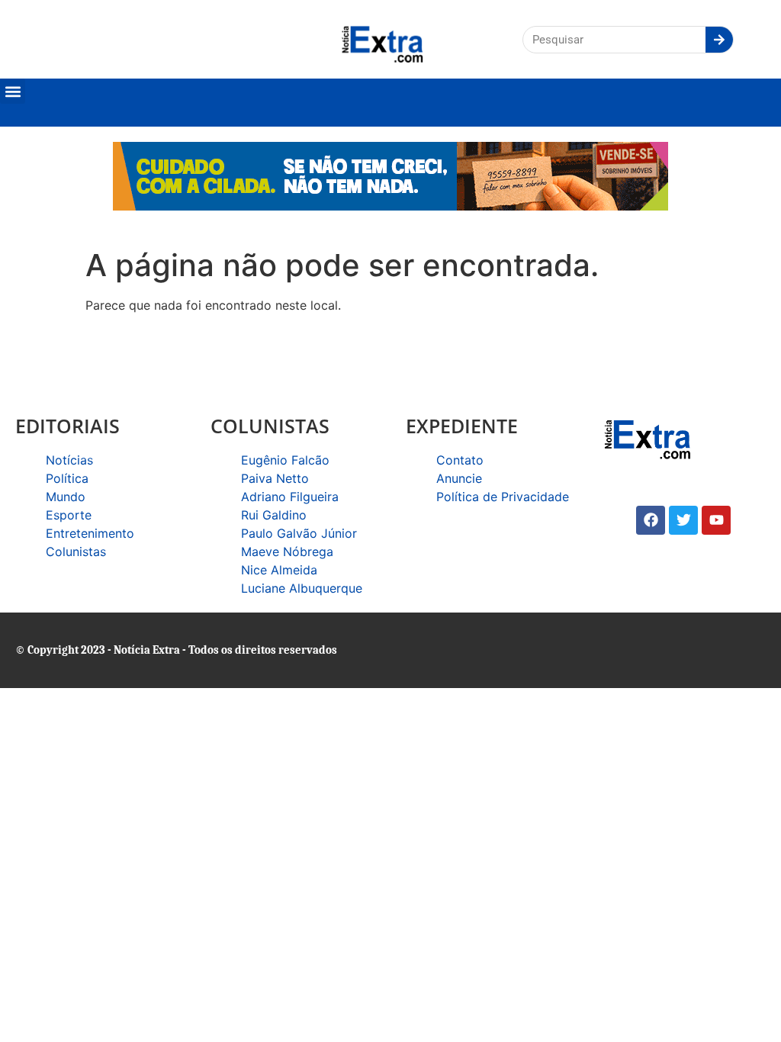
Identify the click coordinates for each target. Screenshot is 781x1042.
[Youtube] (716, 520)
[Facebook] (650, 520)
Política (67, 478)
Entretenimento (90, 533)
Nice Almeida (279, 569)
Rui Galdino (274, 515)
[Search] (719, 40)
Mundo (65, 496)
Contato (460, 460)
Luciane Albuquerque (301, 588)
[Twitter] (683, 520)
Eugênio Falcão (285, 460)
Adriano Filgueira (290, 496)
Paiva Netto (275, 478)
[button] (12, 91)
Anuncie (459, 478)
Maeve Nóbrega (287, 551)
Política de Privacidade (502, 496)
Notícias (69, 460)
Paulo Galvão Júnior (299, 533)
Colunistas (76, 551)
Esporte (69, 515)
